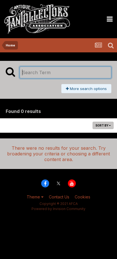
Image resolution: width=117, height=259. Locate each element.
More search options (88, 88)
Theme (34, 196)
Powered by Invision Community (58, 209)
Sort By (102, 125)
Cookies (82, 196)
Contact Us (59, 196)
